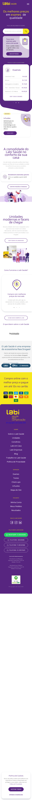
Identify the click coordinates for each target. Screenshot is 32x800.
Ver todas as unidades (16, 240)
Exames (16, 474)
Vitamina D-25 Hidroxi (11, 91)
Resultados (16, 510)
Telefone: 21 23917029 (17, 550)
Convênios (16, 442)
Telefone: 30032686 (17, 540)
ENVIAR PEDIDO (14, 54)
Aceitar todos (16, 789)
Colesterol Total (9, 76)
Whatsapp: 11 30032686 (17, 535)
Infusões (16, 486)
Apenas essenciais (16, 795)
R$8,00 (24, 77)
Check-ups (16, 482)
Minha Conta (16, 502)
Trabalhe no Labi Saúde (16, 458)
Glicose (7, 80)
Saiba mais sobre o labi (16, 318)
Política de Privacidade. (16, 784)
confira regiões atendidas (18, 187)
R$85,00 (24, 91)
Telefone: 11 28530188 (17, 545)
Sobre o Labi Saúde (16, 434)
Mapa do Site (16, 490)
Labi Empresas (16, 450)
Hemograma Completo (12, 84)
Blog (16, 454)
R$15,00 (24, 84)
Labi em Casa (16, 446)
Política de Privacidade (16, 462)
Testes (16, 478)
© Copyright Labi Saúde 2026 (16, 423)
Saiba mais (10, 133)
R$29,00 (24, 88)
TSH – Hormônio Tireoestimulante (12, 88)
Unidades (16, 438)
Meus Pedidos (16, 506)
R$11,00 (24, 80)
